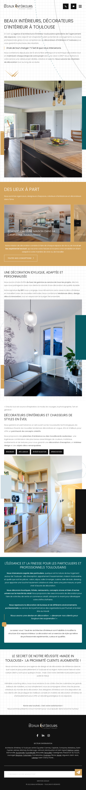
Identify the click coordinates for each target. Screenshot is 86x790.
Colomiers (27, 755)
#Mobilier (10, 452)
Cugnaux (47, 755)
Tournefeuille (30, 753)
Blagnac (19, 755)
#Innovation (56, 452)
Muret (59, 755)
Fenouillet (48, 753)
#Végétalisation (39, 452)
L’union (76, 750)
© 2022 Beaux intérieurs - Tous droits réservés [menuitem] (43, 784)
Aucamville (20, 753)
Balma (70, 750)
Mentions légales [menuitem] (43, 781)
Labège (35, 758)
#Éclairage (23, 452)
